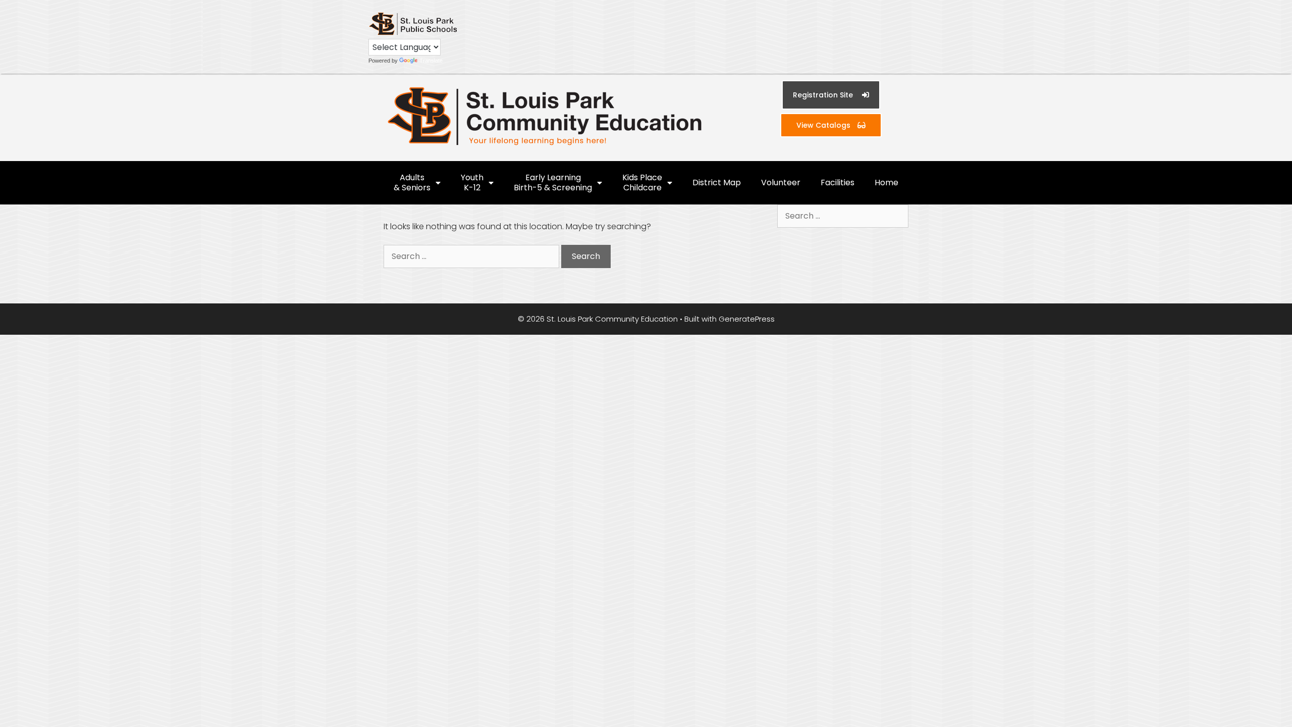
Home (886, 182)
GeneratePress (747, 319)
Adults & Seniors (412, 182)
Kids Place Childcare (642, 182)
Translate (431, 61)
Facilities (837, 182)
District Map (716, 182)
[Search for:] (472, 256)
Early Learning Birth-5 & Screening (553, 182)
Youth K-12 (472, 182)
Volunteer (780, 182)
